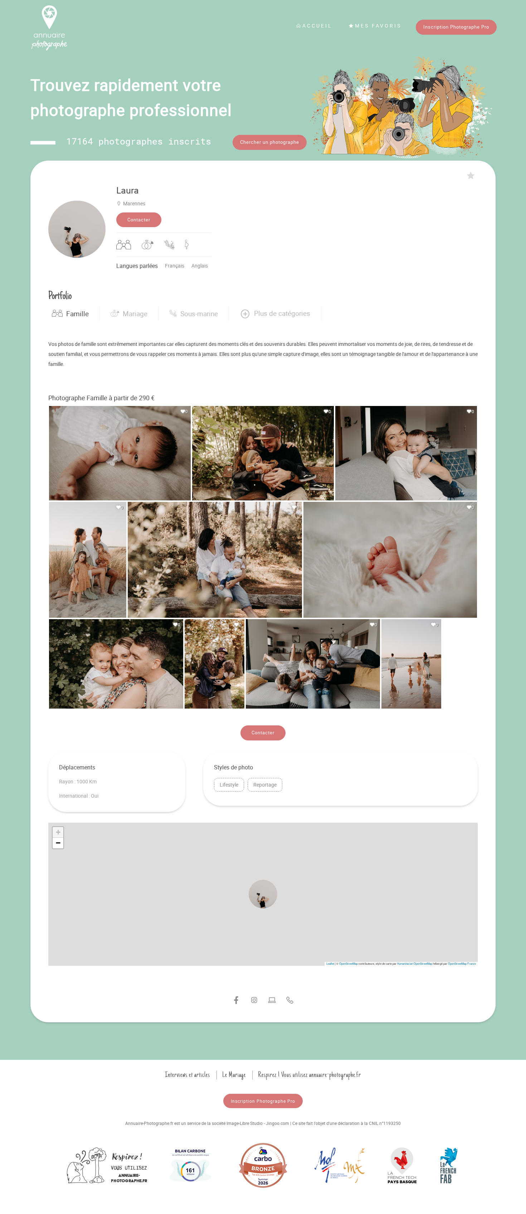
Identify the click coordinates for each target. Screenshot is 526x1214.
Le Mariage (234, 1074)
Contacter (138, 219)
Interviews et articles (187, 1074)
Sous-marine (199, 313)
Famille (77, 313)
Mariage (135, 313)
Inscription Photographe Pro (456, 27)
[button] (275, 313)
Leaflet (330, 963)
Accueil (317, 25)
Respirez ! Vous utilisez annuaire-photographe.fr (309, 1074)
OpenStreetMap (348, 963)
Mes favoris (378, 25)
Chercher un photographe (269, 142)
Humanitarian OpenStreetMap (414, 963)
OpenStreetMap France (462, 963)
